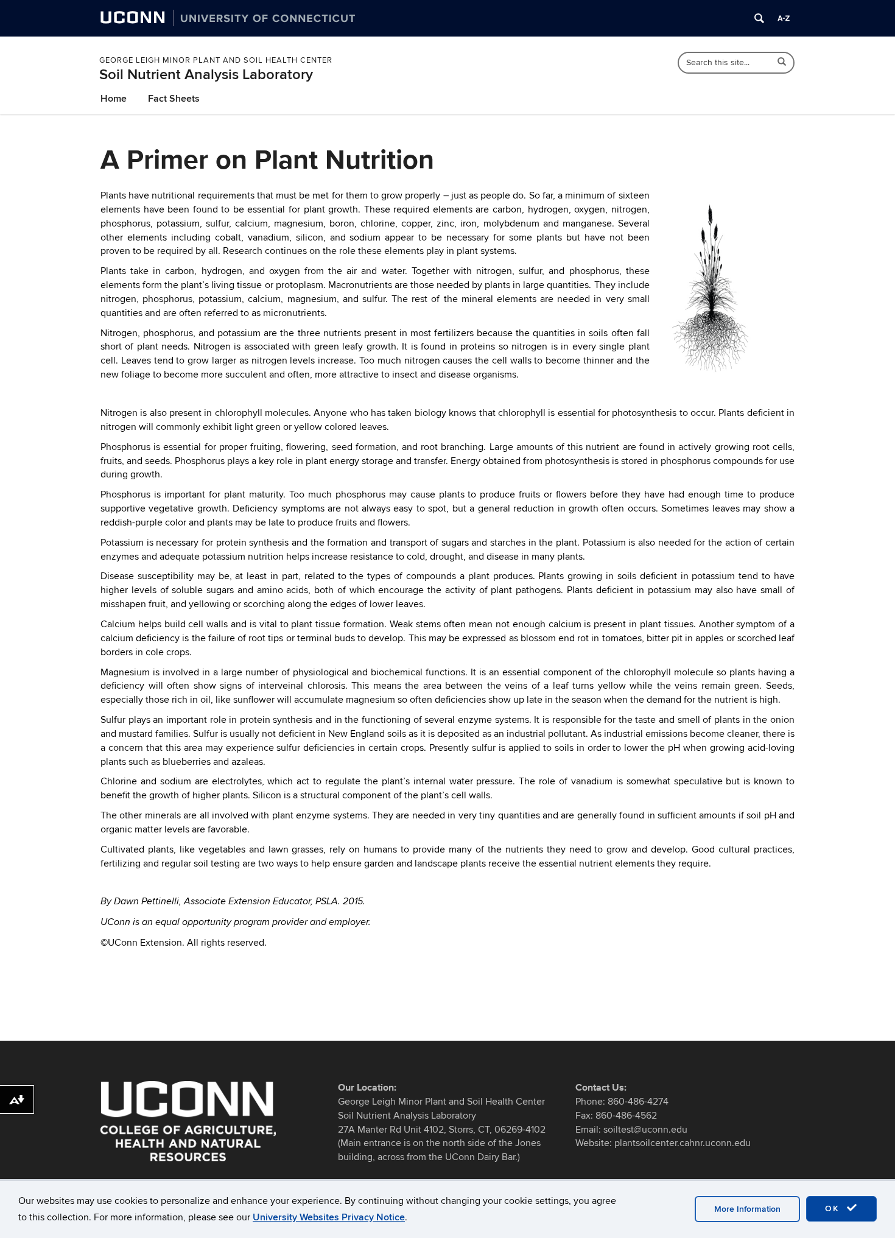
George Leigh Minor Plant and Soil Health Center (215, 60)
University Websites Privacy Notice (329, 1217)
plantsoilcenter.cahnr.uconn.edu (682, 1143)
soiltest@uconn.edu (645, 1130)
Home (113, 99)
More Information (747, 1209)
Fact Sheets (174, 99)
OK (834, 1208)
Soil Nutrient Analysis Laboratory (206, 74)
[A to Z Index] (783, 18)
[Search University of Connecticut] (759, 18)
